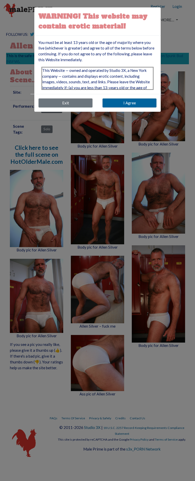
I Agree (129, 103)
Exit (65, 103)
